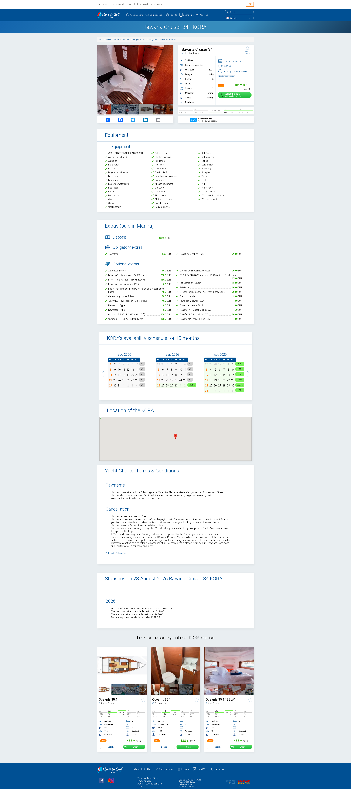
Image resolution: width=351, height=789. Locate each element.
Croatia (107, 39)
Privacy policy (144, 781)
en (100, 39)
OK (249, 4)
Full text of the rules (116, 553)
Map (140, 786)
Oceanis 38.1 (108, 699)
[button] (102, 372)
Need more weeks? (226, 76)
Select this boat (232, 95)
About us (204, 15)
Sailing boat (152, 39)
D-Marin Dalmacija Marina (133, 39)
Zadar (116, 39)
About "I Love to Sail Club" (150, 783)
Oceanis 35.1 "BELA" (220, 699)
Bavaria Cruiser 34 (168, 39)
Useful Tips (188, 15)
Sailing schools (157, 15)
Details (111, 747)
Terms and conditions (148, 778)
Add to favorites (247, 52)
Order (135, 747)
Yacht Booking (136, 15)
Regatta (173, 15)
